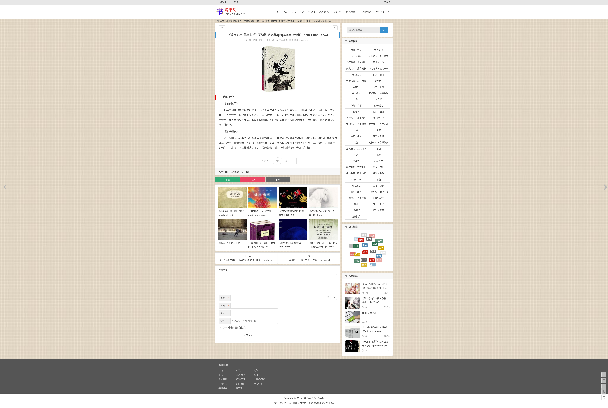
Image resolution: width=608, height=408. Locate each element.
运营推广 (356, 216)
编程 (378, 179)
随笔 (364, 263)
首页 (276, 12)
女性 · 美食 (378, 87)
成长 (364, 241)
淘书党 (230, 10)
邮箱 (225, 305)
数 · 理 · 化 (378, 118)
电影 (378, 155)
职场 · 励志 (356, 192)
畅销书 (311, 12)
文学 (380, 254)
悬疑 (252, 180)
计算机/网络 (365, 12)
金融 (378, 239)
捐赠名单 (222, 388)
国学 (383, 249)
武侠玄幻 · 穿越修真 (378, 142)
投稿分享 (258, 384)
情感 (354, 251)
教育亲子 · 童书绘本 (356, 118)
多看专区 (378, 81)
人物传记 (367, 249)
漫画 (378, 148)
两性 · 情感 (356, 50)
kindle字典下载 (369, 313)
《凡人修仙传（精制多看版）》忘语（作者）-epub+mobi (374, 302)
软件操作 (356, 210)
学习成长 (356, 93)
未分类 (356, 142)
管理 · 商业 (378, 167)
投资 (372, 236)
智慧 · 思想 (378, 136)
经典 (363, 236)
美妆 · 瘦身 (378, 185)
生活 (302, 12)
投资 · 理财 (378, 111)
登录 (236, 2)
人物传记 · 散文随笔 (378, 56)
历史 (379, 245)
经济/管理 (350, 12)
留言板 (387, 2)
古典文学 (375, 251)
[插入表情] (328, 297)
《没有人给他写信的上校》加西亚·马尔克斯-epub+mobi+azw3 (292, 215)
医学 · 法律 (378, 62)
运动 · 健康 (378, 210)
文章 (356, 130)
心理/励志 (324, 12)
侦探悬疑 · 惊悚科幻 (243, 21)
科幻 (352, 245)
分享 (290, 161)
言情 (374, 263)
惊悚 (356, 261)
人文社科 (337, 12)
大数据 (356, 87)
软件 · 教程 (378, 204)
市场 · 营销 (356, 105)
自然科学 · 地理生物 (378, 192)
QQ (222, 320)
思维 (358, 258)
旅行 (372, 242)
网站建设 (356, 185)
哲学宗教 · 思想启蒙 (356, 81)
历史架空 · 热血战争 (356, 68)
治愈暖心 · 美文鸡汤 (356, 148)
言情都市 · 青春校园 (356, 198)
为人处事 (378, 50)
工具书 (378, 99)
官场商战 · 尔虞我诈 (378, 93)
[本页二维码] (603, 397)
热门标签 (240, 384)
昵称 (225, 298)
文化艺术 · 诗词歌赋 (356, 124)
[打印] (306, 40)
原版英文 (356, 74)
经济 (357, 238)
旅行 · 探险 (356, 136)
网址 (222, 313)
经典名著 (352, 255)
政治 (373, 259)
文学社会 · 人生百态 (378, 124)
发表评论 (283, 40)
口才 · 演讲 (378, 74)
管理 (357, 242)
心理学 (356, 111)
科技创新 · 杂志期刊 (356, 167)
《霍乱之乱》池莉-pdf (229, 242)
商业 (367, 266)
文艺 (293, 12)
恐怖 (366, 257)
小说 (285, 12)
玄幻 (380, 259)
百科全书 (379, 12)
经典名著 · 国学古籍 (356, 173)
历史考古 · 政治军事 (378, 68)
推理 (278, 180)
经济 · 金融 (378, 173)
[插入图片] (334, 297)
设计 (356, 204)
